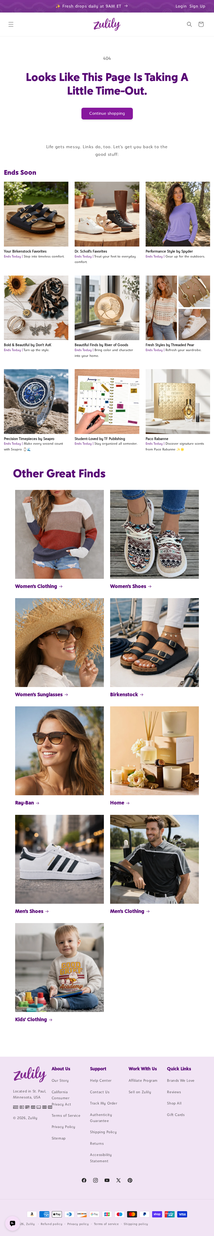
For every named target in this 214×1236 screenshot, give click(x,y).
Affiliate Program (143, 1080)
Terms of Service (66, 1115)
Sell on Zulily (140, 1092)
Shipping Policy (103, 1132)
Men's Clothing (127, 911)
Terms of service (106, 1224)
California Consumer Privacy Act (61, 1098)
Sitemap (59, 1138)
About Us (61, 1068)
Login (181, 6)
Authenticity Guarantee (101, 1118)
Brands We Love (180, 1080)
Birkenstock (124, 694)
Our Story (60, 1080)
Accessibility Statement (101, 1158)
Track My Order (103, 1103)
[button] (11, 24)
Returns (97, 1143)
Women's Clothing (36, 586)
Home (117, 802)
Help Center (101, 1080)
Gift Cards (176, 1115)
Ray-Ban (24, 802)
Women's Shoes (128, 586)
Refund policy (51, 1224)
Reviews (174, 1092)
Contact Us (99, 1092)
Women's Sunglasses (39, 694)
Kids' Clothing (31, 1019)
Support (98, 1068)
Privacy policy (78, 1224)
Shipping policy (136, 1224)
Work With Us (143, 1068)
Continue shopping (107, 113)
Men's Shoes (29, 911)
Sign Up (197, 6)
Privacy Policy (63, 1127)
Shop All (174, 1103)
